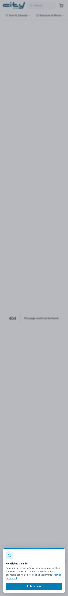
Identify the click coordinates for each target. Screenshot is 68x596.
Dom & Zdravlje (18, 15)
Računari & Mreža (50, 15)
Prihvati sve (34, 586)
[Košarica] (61, 5)
